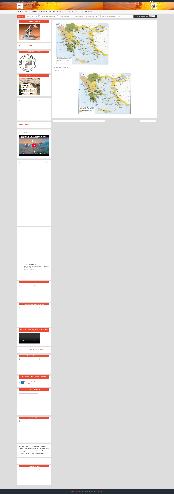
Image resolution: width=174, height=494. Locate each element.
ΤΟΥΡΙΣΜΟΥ (67, 11)
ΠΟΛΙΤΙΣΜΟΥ (52, 11)
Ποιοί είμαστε (21, 1)
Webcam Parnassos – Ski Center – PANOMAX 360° (31, 349)
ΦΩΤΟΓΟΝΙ (20, 11)
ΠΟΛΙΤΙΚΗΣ (27, 11)
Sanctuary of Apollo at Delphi (26, 46)
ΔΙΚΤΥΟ (81, 11)
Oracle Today (33, 5)
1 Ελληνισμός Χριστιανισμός (66, 16)
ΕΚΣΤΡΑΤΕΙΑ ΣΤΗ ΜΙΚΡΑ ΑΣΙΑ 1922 (147, 120)
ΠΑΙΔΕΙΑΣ (34, 11)
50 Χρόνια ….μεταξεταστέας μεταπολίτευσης (110, 16)
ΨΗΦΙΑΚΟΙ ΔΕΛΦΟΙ (24, 124)
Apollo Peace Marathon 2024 (48, 16)
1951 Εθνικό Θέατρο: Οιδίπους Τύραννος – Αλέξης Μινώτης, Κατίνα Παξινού (32, 267)
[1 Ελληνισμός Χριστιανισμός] (58, 16)
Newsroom (34, 1)
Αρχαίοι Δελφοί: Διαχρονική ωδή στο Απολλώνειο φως (85, 16)
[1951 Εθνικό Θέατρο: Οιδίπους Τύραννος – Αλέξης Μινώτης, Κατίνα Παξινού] (34, 246)
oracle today (56, 70)
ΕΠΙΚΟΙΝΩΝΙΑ (28, 1)
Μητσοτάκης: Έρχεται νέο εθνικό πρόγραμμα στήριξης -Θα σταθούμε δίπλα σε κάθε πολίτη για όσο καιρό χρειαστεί (79, 120)
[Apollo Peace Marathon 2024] (39, 16)
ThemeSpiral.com (99, 491)
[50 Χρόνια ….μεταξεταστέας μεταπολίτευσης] (99, 16)
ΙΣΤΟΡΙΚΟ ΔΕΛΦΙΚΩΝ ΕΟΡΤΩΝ (25, 264)
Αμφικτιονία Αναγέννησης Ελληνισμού (29, 16)
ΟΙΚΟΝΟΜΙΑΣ (60, 11)
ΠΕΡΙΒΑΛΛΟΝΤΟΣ (43, 11)
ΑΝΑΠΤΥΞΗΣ (75, 11)
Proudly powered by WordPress (78, 491)
